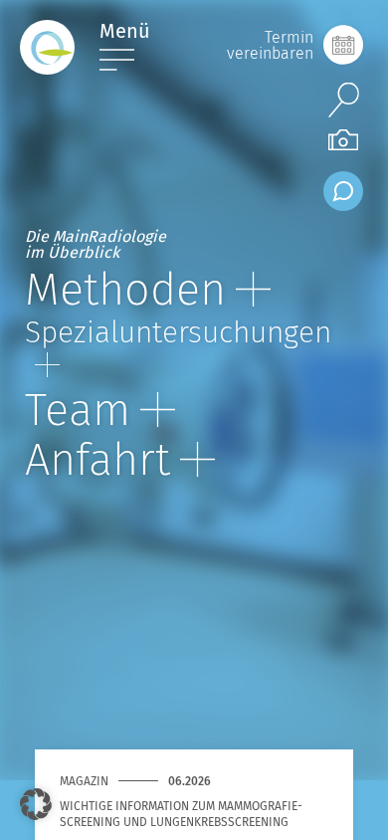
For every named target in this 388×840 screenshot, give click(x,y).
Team (77, 410)
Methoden (125, 289)
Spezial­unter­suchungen (178, 332)
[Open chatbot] (343, 191)
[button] (36, 804)
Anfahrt (97, 460)
